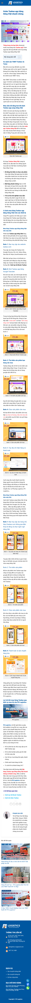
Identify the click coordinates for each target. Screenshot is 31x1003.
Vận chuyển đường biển (14, 971)
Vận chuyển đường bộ (13, 974)
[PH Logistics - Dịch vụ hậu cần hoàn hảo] (15, 2)
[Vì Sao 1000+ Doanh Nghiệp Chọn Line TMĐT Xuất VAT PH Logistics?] (15, 898)
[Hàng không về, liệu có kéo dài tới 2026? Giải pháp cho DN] (15, 851)
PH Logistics (16, 780)
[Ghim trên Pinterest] (20, 804)
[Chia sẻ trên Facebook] (11, 804)
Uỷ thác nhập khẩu (12, 977)
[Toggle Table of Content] (18, 57)
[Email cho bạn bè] (17, 804)
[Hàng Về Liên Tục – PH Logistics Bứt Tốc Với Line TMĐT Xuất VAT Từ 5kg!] (15, 875)
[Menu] (2, 3)
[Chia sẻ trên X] (14, 804)
